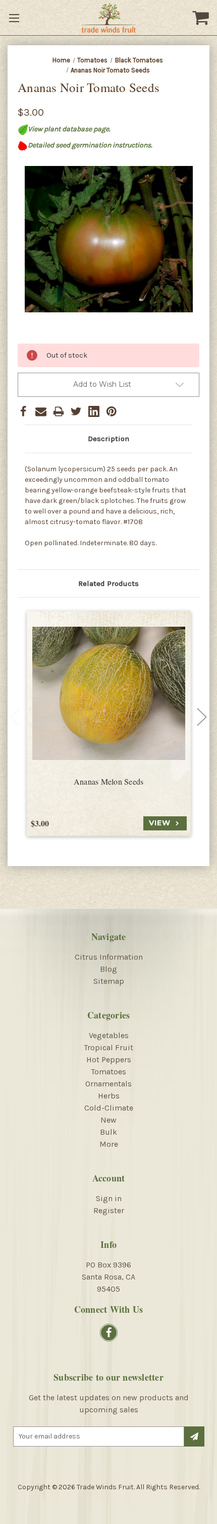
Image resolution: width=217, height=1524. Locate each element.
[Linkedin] (93, 411)
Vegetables (109, 1035)
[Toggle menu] (15, 17)
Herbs (109, 1095)
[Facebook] (23, 411)
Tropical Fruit (108, 1047)
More (108, 1144)
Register (108, 1210)
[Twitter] (76, 411)
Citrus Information (109, 957)
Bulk (108, 1132)
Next (201, 717)
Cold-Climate (108, 1108)
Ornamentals (108, 1083)
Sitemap (108, 981)
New (108, 1120)
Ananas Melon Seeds (109, 782)
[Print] (58, 411)
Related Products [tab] (108, 583)
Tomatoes (108, 1071)
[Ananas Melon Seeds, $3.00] (108, 693)
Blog (108, 969)
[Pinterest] (111, 411)
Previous (15, 717)
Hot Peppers (108, 1059)
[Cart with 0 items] (202, 17)
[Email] (40, 411)
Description (108, 438)
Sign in (109, 1198)
